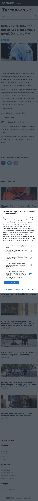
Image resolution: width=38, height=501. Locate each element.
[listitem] (19, 246)
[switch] (30, 251)
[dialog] (19, 250)
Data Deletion (8, 289)
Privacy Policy (30, 289)
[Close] (34, 212)
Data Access (19, 289)
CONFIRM (11, 282)
